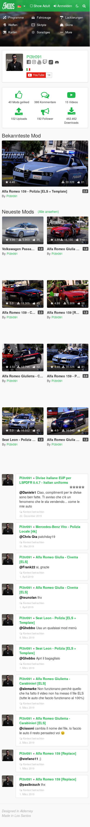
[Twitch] (44, 61)
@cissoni (26, 728)
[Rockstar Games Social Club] (50, 61)
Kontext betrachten (33, 511)
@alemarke (28, 688)
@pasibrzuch (29, 784)
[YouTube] (39, 61)
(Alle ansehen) (48, 211)
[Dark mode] (77, 6)
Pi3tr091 (34, 56)
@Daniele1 (27, 492)
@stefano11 (28, 758)
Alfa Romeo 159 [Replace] (56, 753)
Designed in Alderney (17, 811)
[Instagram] (34, 61)
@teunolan (28, 597)
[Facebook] (28, 61)
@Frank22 (27, 567)
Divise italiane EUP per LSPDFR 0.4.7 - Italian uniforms (45, 480)
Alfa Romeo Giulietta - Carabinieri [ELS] (44, 681)
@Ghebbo (27, 627)
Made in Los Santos (16, 815)
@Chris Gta (28, 536)
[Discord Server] (56, 61)
